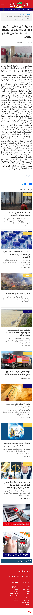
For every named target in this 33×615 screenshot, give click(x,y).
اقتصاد (27, 585)
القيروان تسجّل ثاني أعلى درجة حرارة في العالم (18, 405)
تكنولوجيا (26, 587)
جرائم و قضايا (26, 589)
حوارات (27, 591)
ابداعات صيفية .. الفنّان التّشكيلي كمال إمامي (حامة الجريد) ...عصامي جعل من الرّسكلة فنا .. (17, 485)
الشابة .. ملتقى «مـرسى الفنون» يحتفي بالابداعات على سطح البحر (17, 445)
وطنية (16, 585)
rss (18, 576)
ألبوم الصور (15, 583)
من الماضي (26, 600)
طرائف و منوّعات (13, 596)
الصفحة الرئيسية (27, 14)
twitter (22, 576)
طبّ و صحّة (26, 596)
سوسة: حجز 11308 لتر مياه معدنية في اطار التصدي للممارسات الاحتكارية (16, 254)
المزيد (2, 5)
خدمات (16, 591)
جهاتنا (20, 14)
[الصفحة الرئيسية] (19, 4)
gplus (15, 576)
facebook (20, 576)
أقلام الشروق (25, 582)
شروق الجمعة (14, 594)
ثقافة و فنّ (15, 587)
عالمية (27, 598)
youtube (12, 576)
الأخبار (28, 9)
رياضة (27, 594)
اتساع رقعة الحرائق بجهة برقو (18, 293)
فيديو (16, 598)
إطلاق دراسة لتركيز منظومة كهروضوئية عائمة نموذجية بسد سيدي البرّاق (17, 332)
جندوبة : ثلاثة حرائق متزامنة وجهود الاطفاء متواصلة (19, 214)
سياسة (16, 600)
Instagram (10, 576)
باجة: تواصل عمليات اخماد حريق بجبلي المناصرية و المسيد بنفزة (17, 373)
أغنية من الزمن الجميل (25, 603)
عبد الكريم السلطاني (27, 176)
